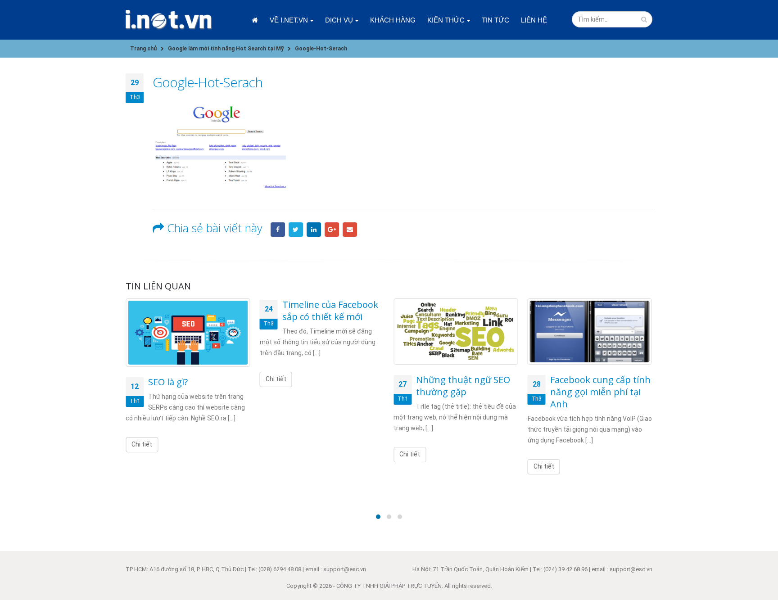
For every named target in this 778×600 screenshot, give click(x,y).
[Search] (644, 19)
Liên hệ (534, 20)
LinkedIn (314, 229)
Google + (332, 229)
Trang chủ (254, 20)
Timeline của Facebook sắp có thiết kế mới (330, 310)
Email (350, 229)
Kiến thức (446, 20)
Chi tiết (141, 444)
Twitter (296, 229)
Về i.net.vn (289, 20)
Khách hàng (393, 20)
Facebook (278, 229)
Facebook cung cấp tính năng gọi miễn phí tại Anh (600, 392)
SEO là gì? (168, 382)
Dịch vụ (339, 20)
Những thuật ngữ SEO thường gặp (463, 386)
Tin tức (495, 20)
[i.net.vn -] (169, 20)
